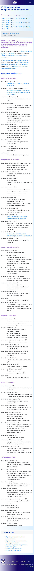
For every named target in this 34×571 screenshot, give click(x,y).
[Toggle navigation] (30, 2)
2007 (11, 24)
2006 (3, 26)
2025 (7, 18)
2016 (3, 22)
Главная (5, 33)
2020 (28, 18)
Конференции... (14, 33)
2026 (3, 18)
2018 (7, 20)
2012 (20, 22)
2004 (11, 26)
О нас (8, 561)
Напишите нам (25, 561)
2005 (7, 26)
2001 (24, 26)
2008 (7, 24)
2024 (11, 18)
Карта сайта (15, 561)
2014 (11, 22)
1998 (7, 29)
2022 (20, 18)
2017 (11, 20)
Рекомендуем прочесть (13, 551)
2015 (7, 22)
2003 (15, 26)
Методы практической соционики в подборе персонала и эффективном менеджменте (18, 92)
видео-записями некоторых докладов (15, 60)
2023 (15, 18)
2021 (24, 18)
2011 (24, 22)
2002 (20, 26)
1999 (3, 29)
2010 (28, 22)
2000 (28, 26)
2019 (3, 20)
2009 (3, 24)
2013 (15, 22)
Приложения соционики (14, 549)
